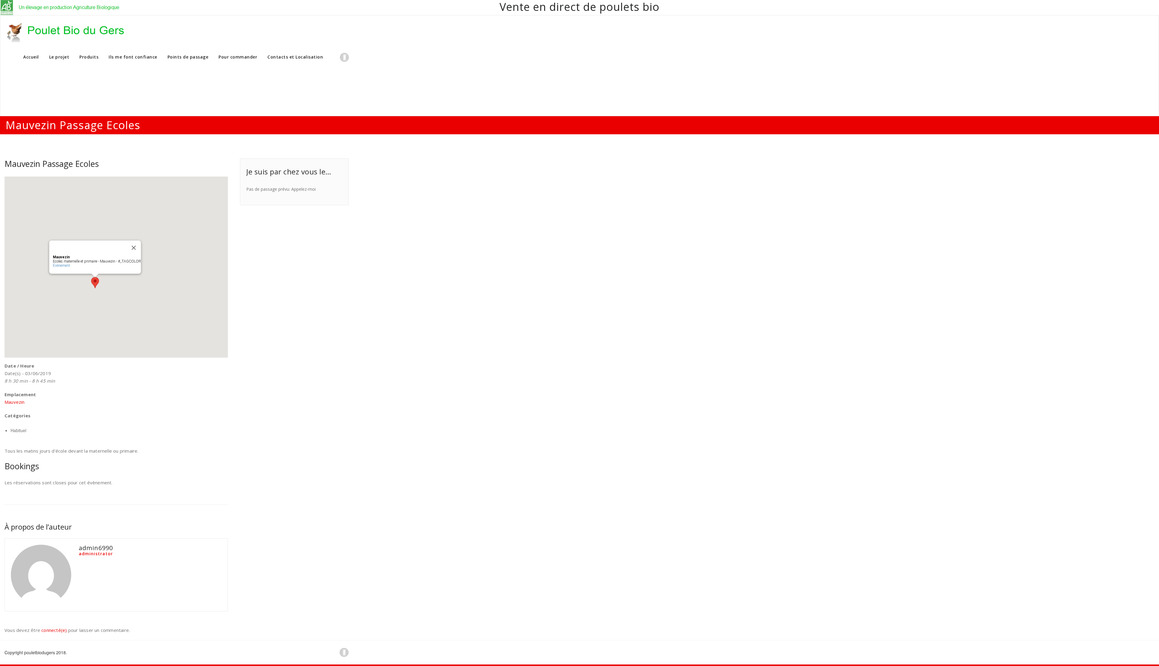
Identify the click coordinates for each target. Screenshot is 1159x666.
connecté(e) (54, 630)
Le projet (59, 57)
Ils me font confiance (133, 57)
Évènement (61, 265)
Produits (88, 57)
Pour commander (238, 57)
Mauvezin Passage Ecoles (52, 163)
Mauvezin (15, 402)
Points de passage (188, 57)
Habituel (18, 430)
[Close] (133, 248)
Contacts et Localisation (295, 57)
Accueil (31, 57)
